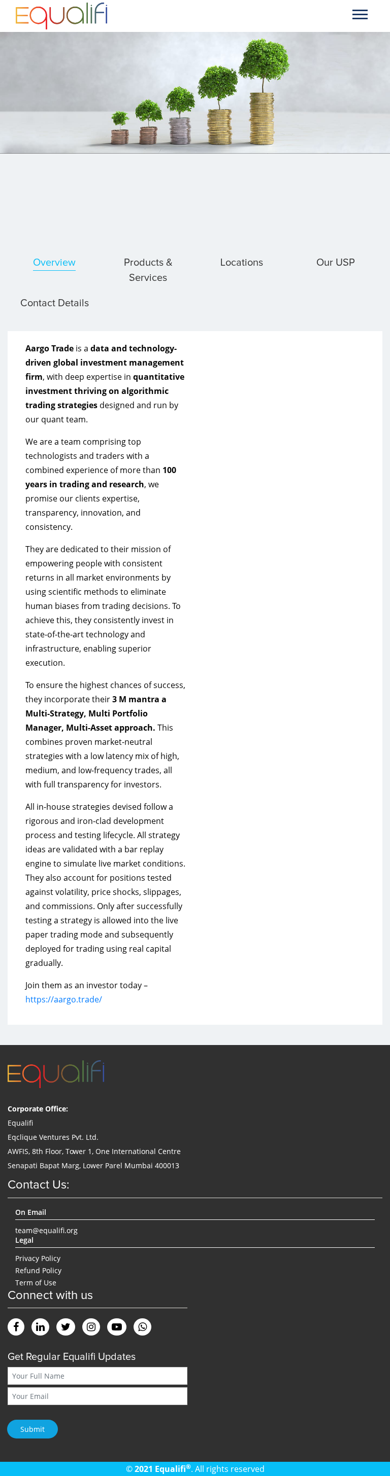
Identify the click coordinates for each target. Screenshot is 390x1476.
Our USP (335, 263)
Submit (32, 1429)
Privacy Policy (37, 1258)
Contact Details (54, 303)
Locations (241, 263)
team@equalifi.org (46, 1230)
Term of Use (35, 1282)
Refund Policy (38, 1270)
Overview (54, 263)
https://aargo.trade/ (63, 999)
